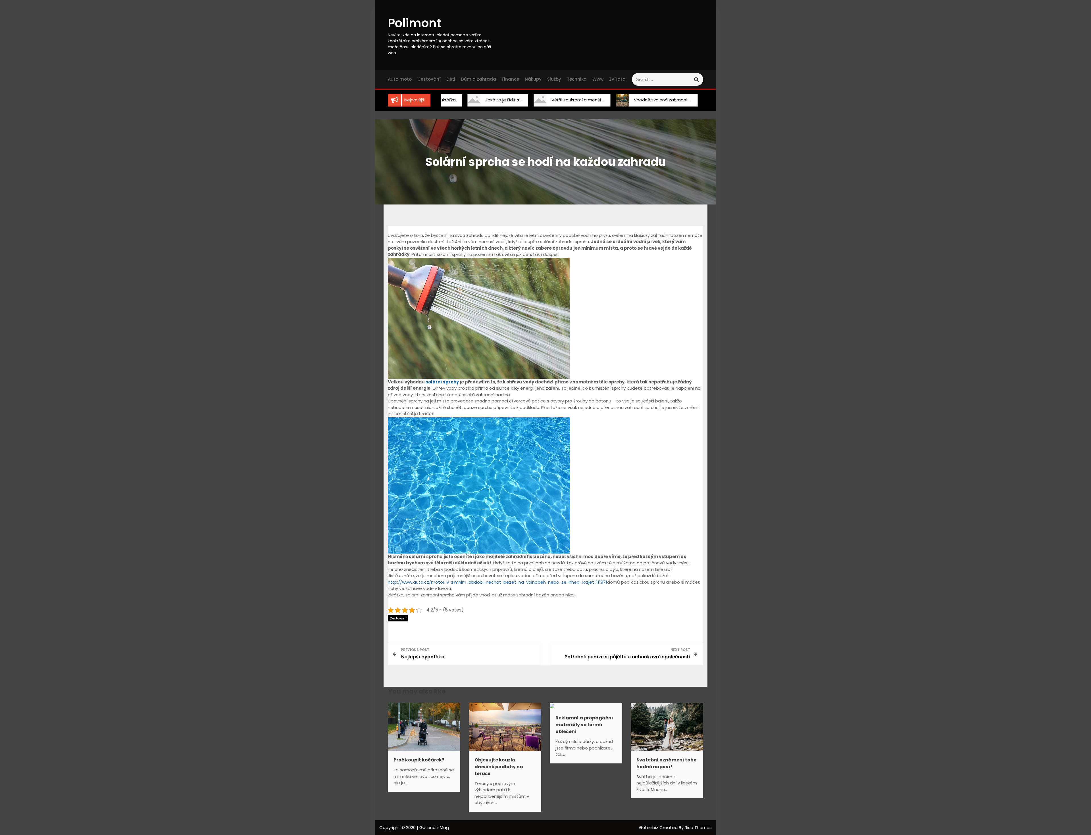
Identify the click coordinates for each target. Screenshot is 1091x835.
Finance (510, 79)
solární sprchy (442, 382)
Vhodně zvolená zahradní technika (639, 100)
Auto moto (400, 79)
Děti (450, 79)
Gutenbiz (649, 827)
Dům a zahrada (478, 79)
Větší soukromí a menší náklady (554, 100)
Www (597, 79)
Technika (577, 79)
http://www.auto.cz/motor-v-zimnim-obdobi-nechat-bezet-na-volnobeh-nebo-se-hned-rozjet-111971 (497, 582)
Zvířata (617, 79)
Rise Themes (698, 827)
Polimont (414, 23)
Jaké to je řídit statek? (478, 100)
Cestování (429, 79)
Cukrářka (699, 100)
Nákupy (533, 79)
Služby (554, 79)
